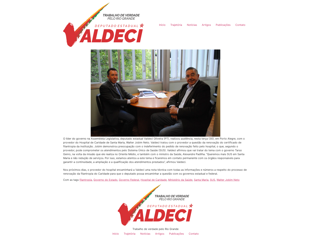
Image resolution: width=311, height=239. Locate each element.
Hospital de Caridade (154, 179)
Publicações (223, 24)
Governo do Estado (105, 179)
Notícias (192, 24)
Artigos (206, 24)
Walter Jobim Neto (228, 179)
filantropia (86, 179)
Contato (240, 24)
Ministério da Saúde (180, 179)
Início (162, 24)
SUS (212, 179)
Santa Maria (201, 179)
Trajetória (176, 24)
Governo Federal (129, 179)
